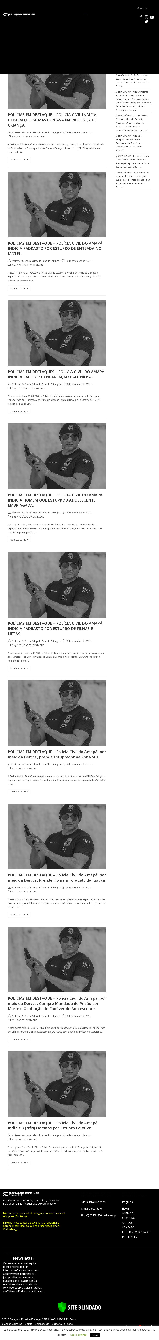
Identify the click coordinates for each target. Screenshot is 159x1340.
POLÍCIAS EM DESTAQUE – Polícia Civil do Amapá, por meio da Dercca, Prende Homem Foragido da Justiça (57, 877)
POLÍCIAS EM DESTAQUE (31, 136)
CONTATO (128, 1227)
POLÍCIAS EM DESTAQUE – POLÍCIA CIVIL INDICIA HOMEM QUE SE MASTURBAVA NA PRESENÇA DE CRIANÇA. (52, 120)
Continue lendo (21, 159)
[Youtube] (152, 17)
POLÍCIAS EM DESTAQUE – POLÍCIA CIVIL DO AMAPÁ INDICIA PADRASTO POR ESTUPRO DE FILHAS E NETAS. (55, 628)
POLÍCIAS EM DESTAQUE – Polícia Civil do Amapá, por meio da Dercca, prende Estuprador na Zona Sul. (57, 754)
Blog (13, 136)
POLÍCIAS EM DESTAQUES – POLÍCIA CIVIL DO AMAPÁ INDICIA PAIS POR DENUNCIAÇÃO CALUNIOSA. (56, 374)
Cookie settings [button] (78, 1334)
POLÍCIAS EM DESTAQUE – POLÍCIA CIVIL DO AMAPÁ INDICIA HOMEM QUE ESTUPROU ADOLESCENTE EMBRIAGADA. (55, 500)
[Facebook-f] (141, 17)
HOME (125, 1208)
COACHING (128, 1218)
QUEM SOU (128, 1213)
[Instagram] (146, 17)
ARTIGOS (127, 1222)
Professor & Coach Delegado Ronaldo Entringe (35, 132)
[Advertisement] (79, 49)
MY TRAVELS (129, 1236)
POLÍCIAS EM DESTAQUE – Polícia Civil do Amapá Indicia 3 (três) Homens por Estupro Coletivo (53, 1125)
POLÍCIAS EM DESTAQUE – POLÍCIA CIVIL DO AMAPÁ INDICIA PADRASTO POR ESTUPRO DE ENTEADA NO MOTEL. (55, 248)
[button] (85, 13)
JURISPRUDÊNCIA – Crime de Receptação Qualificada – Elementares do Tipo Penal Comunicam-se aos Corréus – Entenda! (129, 143)
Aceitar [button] (95, 1334)
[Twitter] (146, 21)
